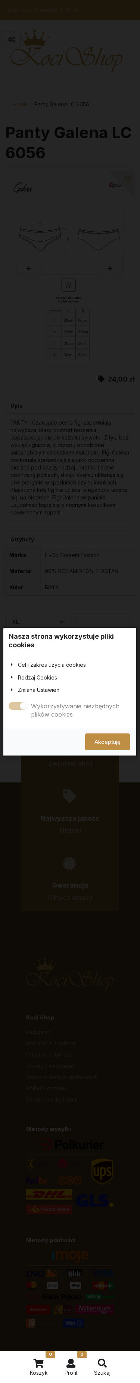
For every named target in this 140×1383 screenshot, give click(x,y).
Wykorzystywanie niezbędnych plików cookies (75, 710)
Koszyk (41, 1364)
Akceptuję (107, 741)
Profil (74, 1364)
